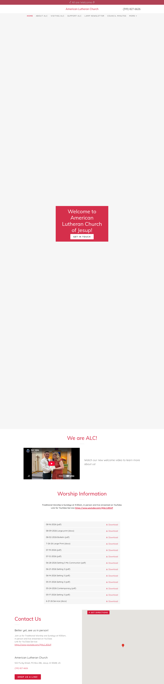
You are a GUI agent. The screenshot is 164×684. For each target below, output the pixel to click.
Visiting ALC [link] (57, 16)
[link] (82, 9)
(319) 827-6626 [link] (131, 9)
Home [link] (30, 16)
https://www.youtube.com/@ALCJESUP (94, 508)
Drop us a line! (28, 677)
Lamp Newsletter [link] (94, 16)
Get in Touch (82, 236)
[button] (133, 16)
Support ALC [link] (74, 16)
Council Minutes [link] (116, 16)
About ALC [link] (42, 16)
